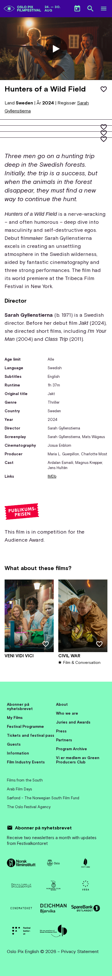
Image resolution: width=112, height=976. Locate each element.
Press (61, 731)
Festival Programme (25, 726)
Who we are (67, 713)
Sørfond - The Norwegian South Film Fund (43, 798)
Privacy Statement (80, 951)
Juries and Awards (73, 722)
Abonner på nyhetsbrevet (20, 706)
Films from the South (25, 780)
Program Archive (71, 749)
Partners (64, 740)
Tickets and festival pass (30, 735)
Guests (14, 744)
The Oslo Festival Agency (29, 807)
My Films (15, 718)
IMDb (52, 476)
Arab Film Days (19, 789)
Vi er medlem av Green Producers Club (77, 760)
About (62, 704)
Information (18, 753)
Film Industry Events (26, 762)
